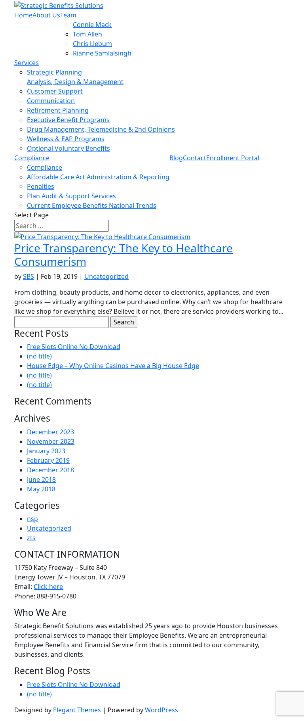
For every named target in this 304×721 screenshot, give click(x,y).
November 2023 (50, 441)
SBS (28, 276)
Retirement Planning (58, 110)
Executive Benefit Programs (68, 119)
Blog (176, 157)
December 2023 (50, 432)
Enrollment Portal (232, 157)
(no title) (39, 356)
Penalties (40, 186)
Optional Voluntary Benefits (68, 148)
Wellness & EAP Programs (65, 138)
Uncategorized (106, 276)
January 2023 (46, 451)
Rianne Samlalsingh (102, 53)
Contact (194, 157)
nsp (32, 518)
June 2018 (41, 479)
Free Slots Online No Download (73, 346)
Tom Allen (87, 34)
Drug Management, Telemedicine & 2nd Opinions (101, 129)
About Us (46, 15)
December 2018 (50, 470)
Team (68, 15)
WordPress (161, 710)
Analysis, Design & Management (75, 81)
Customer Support (55, 91)
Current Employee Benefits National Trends (91, 205)
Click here (48, 586)
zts (31, 537)
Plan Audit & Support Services (71, 196)
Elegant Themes (77, 710)
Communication (51, 100)
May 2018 (41, 489)
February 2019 (48, 460)
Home (23, 15)
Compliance (31, 157)
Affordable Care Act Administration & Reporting (98, 177)
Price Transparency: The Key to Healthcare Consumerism (123, 254)
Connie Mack (92, 24)
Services (26, 62)
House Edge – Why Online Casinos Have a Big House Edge (113, 365)
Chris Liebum (92, 43)
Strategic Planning (54, 72)
